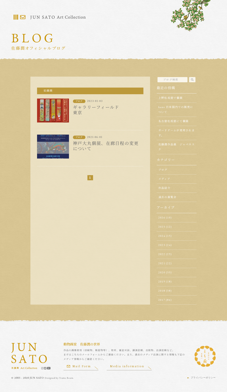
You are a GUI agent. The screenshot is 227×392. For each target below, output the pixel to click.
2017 (161, 300)
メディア (164, 179)
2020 (161, 272)
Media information (127, 366)
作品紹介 (164, 188)
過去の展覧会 (167, 197)
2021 (161, 263)
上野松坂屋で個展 (170, 98)
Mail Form (81, 366)
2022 (161, 254)
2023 (161, 245)
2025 (161, 226)
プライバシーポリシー (203, 377)
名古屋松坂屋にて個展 (173, 121)
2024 (161, 236)
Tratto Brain (66, 377)
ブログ (79, 101)
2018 (161, 290)
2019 (161, 281)
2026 (161, 217)
